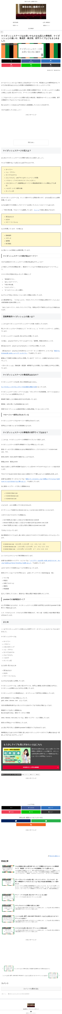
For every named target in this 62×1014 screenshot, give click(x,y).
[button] (50, 65)
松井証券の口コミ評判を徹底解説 (31, 767)
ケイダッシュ (26, 774)
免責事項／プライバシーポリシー (31, 1009)
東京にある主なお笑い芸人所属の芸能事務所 (12, 774)
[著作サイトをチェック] (16, 820)
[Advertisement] (31, 75)
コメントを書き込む (31, 989)
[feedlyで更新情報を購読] (46, 820)
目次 (29, 142)
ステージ (33, 774)
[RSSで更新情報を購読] (31, 824)
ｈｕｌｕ (36, 210)
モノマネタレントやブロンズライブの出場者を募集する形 (19, 387)
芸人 (38, 774)
